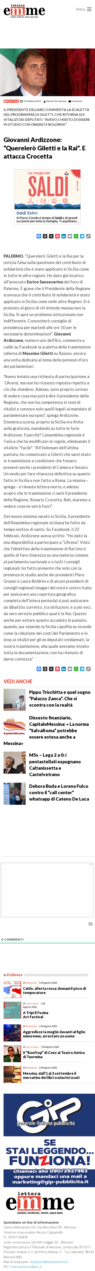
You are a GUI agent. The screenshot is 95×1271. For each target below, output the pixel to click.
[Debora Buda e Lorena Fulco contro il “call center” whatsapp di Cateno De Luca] (15, 793)
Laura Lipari (32, 1003)
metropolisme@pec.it (26, 1267)
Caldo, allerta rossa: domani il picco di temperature (54, 990)
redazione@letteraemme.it (49, 1262)
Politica (12, 101)
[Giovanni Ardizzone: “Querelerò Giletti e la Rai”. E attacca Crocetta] (47, 72)
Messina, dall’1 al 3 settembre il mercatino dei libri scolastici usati (51, 1075)
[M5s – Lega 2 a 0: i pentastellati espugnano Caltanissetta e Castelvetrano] (15, 762)
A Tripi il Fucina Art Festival (35, 1015)
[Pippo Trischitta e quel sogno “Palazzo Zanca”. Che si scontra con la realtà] (15, 699)
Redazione (31, 982)
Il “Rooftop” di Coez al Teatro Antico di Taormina (54, 1054)
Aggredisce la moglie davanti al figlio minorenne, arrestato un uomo (54, 1034)
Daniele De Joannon (56, 101)
